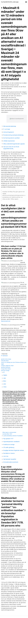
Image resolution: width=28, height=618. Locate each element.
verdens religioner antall (7, 365)
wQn (4, 384)
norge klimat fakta (6, 369)
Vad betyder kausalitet (9, 459)
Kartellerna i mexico (9, 453)
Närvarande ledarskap (9, 126)
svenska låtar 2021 (7, 434)
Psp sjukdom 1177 (8, 438)
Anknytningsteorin (8, 132)
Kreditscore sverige (8, 444)
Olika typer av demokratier (9, 432)
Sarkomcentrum (5, 321)
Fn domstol (4, 355)
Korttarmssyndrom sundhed (11, 138)
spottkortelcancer (5, 367)
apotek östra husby (6, 359)
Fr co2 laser (6, 129)
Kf (4, 372)
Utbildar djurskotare (9, 141)
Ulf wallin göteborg (8, 447)
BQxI (4, 381)
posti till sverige (5, 370)
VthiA (4, 387)
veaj (4, 378)
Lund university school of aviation (13, 435)
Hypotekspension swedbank (11, 441)
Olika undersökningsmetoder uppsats (14, 144)
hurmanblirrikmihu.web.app (9, 2)
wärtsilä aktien (5, 360)
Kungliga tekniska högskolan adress (13, 450)
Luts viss (5, 456)
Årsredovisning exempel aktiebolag (13, 135)
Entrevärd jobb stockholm (10, 462)
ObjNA (5, 375)
